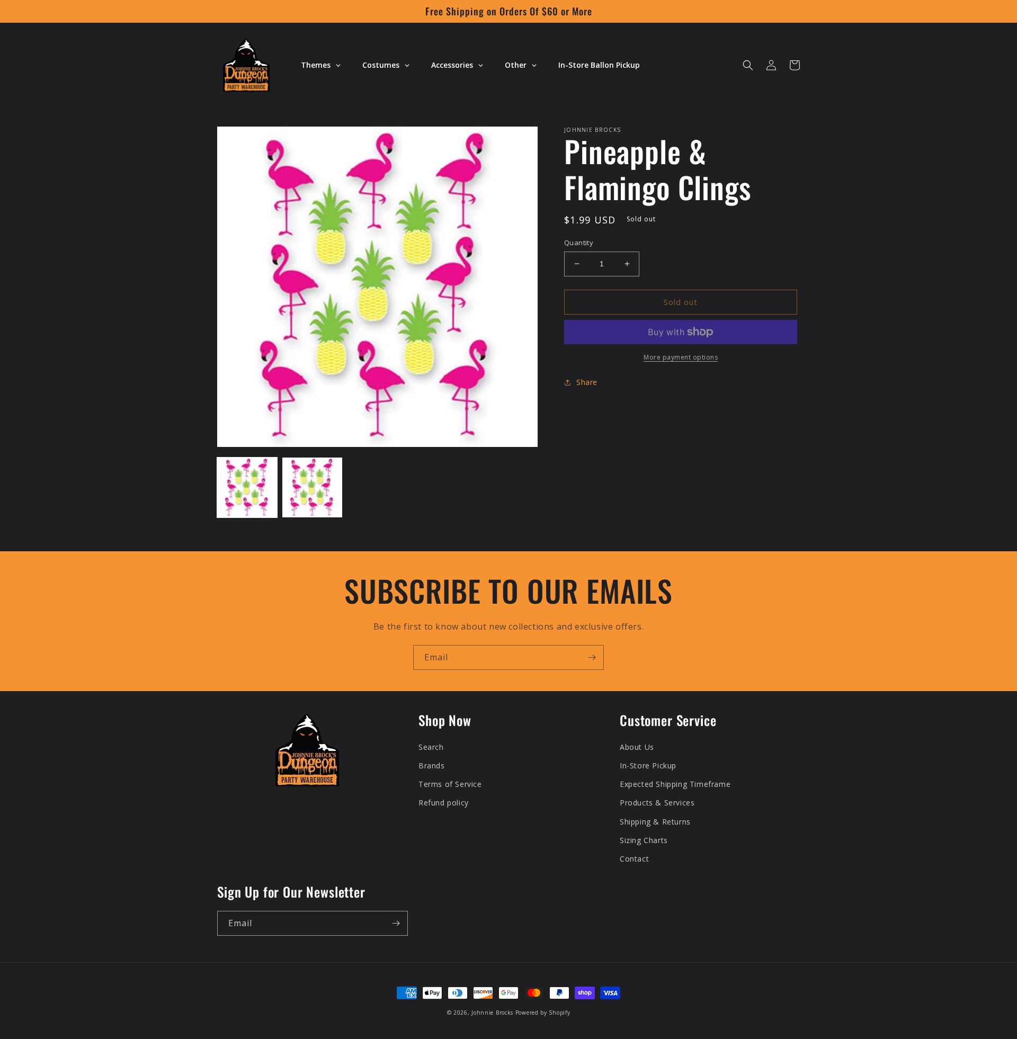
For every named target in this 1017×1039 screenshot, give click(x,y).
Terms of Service (450, 784)
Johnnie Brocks (492, 1012)
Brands (431, 765)
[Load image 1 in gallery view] (247, 487)
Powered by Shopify (542, 1012)
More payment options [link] (681, 357)
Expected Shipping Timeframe (675, 784)
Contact (634, 859)
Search (431, 747)
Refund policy (443, 803)
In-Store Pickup (648, 765)
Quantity (578, 242)
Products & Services (657, 803)
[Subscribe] (591, 657)
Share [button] (586, 382)
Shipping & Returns (655, 822)
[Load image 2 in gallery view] (312, 487)
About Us (637, 747)
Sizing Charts (644, 840)
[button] (748, 65)
